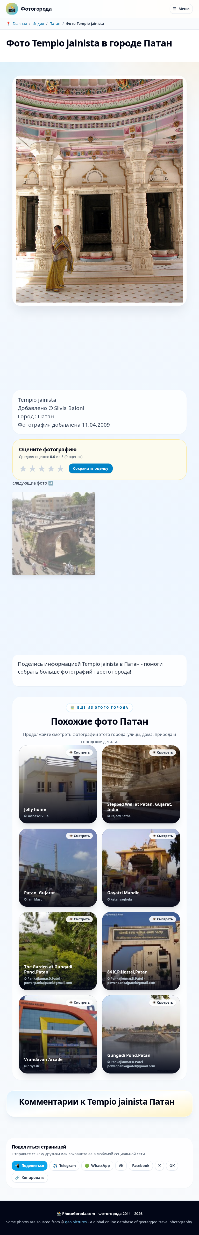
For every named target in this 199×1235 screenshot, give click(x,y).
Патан (54, 23)
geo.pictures (76, 1221)
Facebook (141, 1165)
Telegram (64, 1165)
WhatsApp (97, 1165)
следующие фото (30, 483)
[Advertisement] (99, 348)
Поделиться (29, 1165)
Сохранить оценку (90, 468)
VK (121, 1165)
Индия (38, 23)
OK (172, 1165)
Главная (20, 23)
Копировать (30, 1177)
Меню (181, 8)
